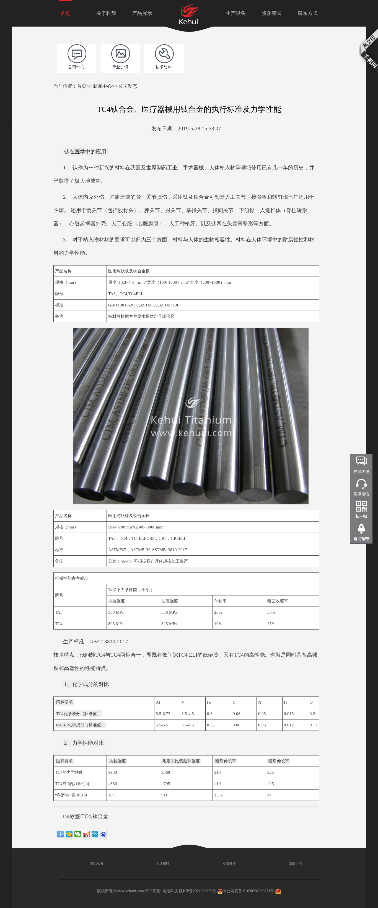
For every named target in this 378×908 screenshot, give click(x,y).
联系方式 (308, 13)
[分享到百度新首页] (103, 834)
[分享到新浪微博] (86, 834)
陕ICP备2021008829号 (197, 891)
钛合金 (100, 816)
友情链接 (229, 864)
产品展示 (142, 13)
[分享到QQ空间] (69, 834)
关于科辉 (106, 13)
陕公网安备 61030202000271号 (248, 891)
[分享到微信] (77, 834)
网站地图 (96, 864)
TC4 (86, 816)
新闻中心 (102, 86)
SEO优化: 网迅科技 (161, 891)
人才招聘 (162, 864)
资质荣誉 (272, 13)
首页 (65, 13)
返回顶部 (361, 539)
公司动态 (127, 86)
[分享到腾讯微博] (95, 834)
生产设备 (236, 13)
